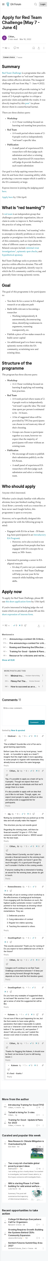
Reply (6, 765)
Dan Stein (12, 1147)
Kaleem (11, 1014)
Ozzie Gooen (34, 681)
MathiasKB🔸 (13, 1169)
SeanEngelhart (14, 938)
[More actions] (44, 48)
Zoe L (24, 1248)
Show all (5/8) (8, 660)
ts (39, 686)
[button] (5, 736)
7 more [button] (19, 57)
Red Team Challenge (11, 73)
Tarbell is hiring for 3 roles (21, 1112)
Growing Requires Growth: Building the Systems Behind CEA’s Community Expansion (25, 1232)
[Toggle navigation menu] (3, 4)
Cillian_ (11, 36)
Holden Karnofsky (33, 676)
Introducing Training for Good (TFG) (26, 1105)
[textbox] (23, 713)
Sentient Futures (14, 1248)
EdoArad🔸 (13, 736)
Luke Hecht (12, 1189)
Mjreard (11, 1225)
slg (9, 814)
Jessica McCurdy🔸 (16, 1238)
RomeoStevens (14, 887)
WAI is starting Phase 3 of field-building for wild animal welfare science (24, 1186)
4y (20, 736)
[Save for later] (34, 48)
